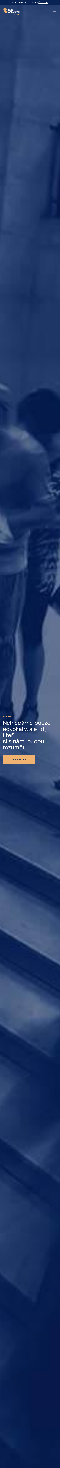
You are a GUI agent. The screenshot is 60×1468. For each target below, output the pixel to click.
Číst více (43, 2)
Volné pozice (19, 759)
